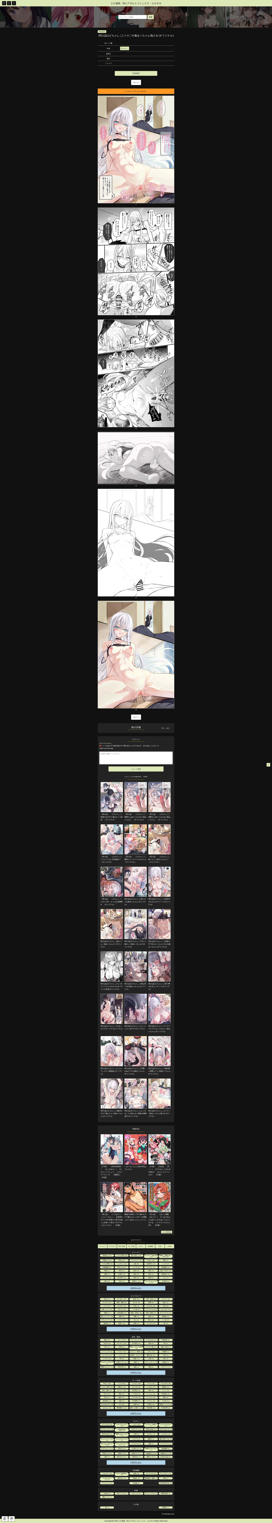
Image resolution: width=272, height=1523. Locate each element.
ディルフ (151, 1323)
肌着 (136, 1359)
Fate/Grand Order (121, 1430)
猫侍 (107, 1457)
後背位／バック (165, 1404)
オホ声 (165, 1401)
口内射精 (136, 1401)
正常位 (151, 1404)
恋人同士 (121, 1278)
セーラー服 (151, 1347)
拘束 (150, 1390)
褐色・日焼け (136, 1313)
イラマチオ (136, 1397)
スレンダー (165, 1309)
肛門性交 (136, 1390)
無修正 (136, 1478)
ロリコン (107, 1302)
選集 (165, 1478)
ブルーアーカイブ (121, 1424)
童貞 (121, 1271)
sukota (107, 1493)
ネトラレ (151, 1267)
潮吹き (121, 1387)
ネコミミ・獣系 (136, 1352)
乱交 (106, 1397)
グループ (121, 1340)
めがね (107, 1343)
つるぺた (121, 1309)
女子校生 (136, 1343)
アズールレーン (107, 1448)
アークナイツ (165, 1444)
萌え (150, 1320)
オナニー (121, 1390)
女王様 (165, 1281)
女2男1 (121, 1274)
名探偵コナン (165, 1453)
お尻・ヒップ (106, 1309)
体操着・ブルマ (136, 1355)
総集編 (136, 1483)
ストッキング (136, 1340)
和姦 (106, 1271)
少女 (165, 1306)
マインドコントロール (151, 1281)
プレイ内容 (131, 1246)
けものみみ (151, 1340)
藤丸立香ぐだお (165, 1439)
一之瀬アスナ (136, 1448)
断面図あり (121, 1408)
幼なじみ (121, 1267)
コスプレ (151, 1401)
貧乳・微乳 (121, 1302)
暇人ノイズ (121, 1493)
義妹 (136, 1367)
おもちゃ (107, 1408)
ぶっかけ (151, 1387)
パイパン (165, 1299)
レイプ (136, 1267)
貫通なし (136, 1281)
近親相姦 (107, 1267)
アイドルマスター (165, 1424)
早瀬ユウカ (106, 1453)
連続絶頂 (107, 1401)
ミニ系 (136, 1309)
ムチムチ (151, 1306)
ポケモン (151, 1434)
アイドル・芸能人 (151, 1424)
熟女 (136, 1274)
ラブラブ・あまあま (151, 1255)
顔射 (121, 1401)
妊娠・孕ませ (165, 1271)
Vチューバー (107, 1320)
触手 (121, 1397)
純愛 (165, 1260)
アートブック (107, 1483)
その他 (169, 1246)
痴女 (136, 1271)
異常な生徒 (151, 1429)
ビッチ (107, 1306)
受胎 (150, 1278)
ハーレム (151, 1394)
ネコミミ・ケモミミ (107, 1362)
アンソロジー (165, 1473)
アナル (150, 1383)
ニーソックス (106, 1352)
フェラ (121, 1383)
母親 (136, 1316)
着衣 (121, 1394)
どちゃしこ (125, 48)
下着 (165, 1355)
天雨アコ (121, 1448)
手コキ (107, 1394)
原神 (136, 1434)
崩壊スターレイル (151, 1449)
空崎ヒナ (121, 1453)
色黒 (150, 1302)
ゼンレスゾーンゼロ (107, 1439)
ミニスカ (107, 1359)
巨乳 (107, 1299)
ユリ (165, 1278)
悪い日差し (136, 1255)
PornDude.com (168, 1514)
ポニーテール (165, 1313)
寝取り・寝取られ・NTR (165, 1256)
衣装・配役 (121, 1246)
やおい (151, 1260)
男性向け (107, 1255)
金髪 (121, 1316)
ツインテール (150, 1309)
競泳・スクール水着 (136, 1347)
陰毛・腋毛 (151, 1313)
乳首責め (165, 1394)
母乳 (150, 1271)
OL (136, 1320)
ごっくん (151, 1397)
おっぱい (121, 1299)
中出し (106, 1383)
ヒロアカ (136, 1439)
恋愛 (106, 1274)
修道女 (165, 1362)
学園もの (107, 1260)
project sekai (165, 1457)
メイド (121, 1320)
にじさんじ (165, 1434)
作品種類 (150, 1246)
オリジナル (107, 1424)
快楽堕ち (151, 1264)
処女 (136, 1299)
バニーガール (106, 1355)
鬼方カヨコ (121, 1457)
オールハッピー (107, 1429)
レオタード (165, 1367)
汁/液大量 (165, 1408)
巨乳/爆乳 (121, 1313)
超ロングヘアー (107, 1316)
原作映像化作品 (165, 1483)
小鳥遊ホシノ (151, 1453)
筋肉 (136, 1323)
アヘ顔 (136, 1394)
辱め (121, 1260)
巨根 (150, 1316)
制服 (107, 1340)
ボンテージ (121, 1343)
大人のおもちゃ (107, 1404)
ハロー (136, 1424)
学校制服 (165, 1340)
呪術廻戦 (165, 1448)
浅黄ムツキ (150, 1457)
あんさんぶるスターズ (107, 1444)
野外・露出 (107, 1390)
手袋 (121, 1347)
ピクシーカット (151, 1362)
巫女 (165, 1359)
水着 (150, 1343)
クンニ (165, 1390)
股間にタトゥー (107, 1367)
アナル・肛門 (107, 1387)
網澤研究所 (165, 1493)
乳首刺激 (151, 1408)
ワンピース (136, 1444)
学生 (136, 1306)
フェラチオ (165, 1383)
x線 (136, 1264)
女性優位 (165, 1267)
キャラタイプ (112, 1246)
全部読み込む (136, 1288)
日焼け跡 (121, 1367)
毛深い (121, 1323)
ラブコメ (107, 1278)
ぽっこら (136, 1493)
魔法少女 (151, 1355)
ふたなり (121, 1306)
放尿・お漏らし (136, 1408)
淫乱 (106, 1281)
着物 (151, 1367)
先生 (106, 1347)
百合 (150, 1274)
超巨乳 (107, 1323)
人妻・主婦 (151, 1299)
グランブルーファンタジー (121, 1444)
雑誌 (136, 1473)
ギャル (136, 1302)
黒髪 (106, 1313)
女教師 (165, 1352)
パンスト (121, 1352)
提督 (151, 1444)
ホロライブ (136, 1429)
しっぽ (165, 1320)
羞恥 (165, 1397)
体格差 (165, 1316)
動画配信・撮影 (151, 1478)
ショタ (165, 1264)
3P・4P (136, 1387)
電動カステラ (107, 1497)
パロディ (140, 1246)
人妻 (150, 1359)
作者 (160, 1246)
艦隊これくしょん (121, 1434)
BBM (136, 1278)
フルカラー (107, 1473)
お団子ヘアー (121, 1362)
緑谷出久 (136, 1457)
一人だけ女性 (121, 1255)
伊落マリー (136, 1453)
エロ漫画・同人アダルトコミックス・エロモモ (136, 3)
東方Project (107, 1434)
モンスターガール (121, 1439)
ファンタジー (136, 1260)
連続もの (121, 1478)
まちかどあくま (165, 1429)
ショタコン (121, 1264)
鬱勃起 (165, 1507)
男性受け (165, 1274)
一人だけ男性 (106, 1264)
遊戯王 (151, 1439)
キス (121, 1404)
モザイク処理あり (121, 1473)
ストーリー (102, 1246)
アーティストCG (107, 1478)
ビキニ (151, 1352)
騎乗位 (165, 1387)
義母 (136, 1362)
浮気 (121, 1281)
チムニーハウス (151, 1493)
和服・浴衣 (165, 1347)
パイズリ (136, 1383)
